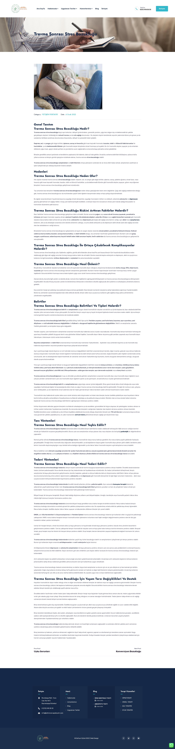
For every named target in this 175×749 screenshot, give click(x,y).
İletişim (105, 9)
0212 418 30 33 (145, 9)
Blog (97, 9)
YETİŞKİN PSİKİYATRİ (50, 114)
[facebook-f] (123, 738)
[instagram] (133, 738)
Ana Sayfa (41, 9)
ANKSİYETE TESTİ (101, 704)
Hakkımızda (52, 9)
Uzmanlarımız (72, 702)
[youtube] (138, 738)
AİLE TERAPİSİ (127, 706)
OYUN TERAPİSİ (127, 710)
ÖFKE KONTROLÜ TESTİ (103, 698)
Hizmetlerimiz (85, 9)
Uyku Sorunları (42, 650)
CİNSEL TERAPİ (127, 702)
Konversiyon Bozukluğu (128, 650)
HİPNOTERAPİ (126, 698)
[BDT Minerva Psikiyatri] (19, 8)
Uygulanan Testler (68, 9)
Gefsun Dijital (80, 738)
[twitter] (128, 738)
